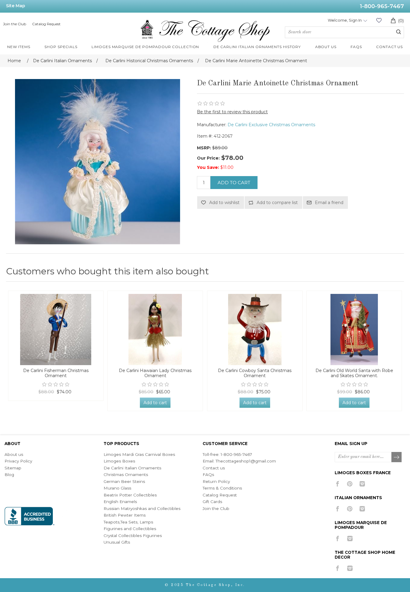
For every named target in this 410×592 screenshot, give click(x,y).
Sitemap (13, 467)
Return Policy (216, 481)
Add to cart (234, 182)
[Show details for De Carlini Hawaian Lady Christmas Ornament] (155, 329)
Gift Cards (212, 501)
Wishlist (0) (378, 20)
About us (14, 454)
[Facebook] (337, 484)
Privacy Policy (18, 461)
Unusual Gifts (117, 542)
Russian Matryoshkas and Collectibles (142, 508)
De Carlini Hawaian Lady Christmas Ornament (155, 373)
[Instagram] (362, 484)
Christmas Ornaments (126, 474)
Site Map (15, 5)
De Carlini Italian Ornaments (132, 467)
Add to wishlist (224, 202)
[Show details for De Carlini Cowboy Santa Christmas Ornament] (254, 329)
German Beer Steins (124, 481)
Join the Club (14, 24)
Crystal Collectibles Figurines (133, 535)
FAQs (208, 474)
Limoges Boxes (119, 461)
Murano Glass (117, 488)
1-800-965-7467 (382, 6)
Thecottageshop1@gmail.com (246, 461)
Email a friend (329, 202)
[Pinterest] (350, 484)
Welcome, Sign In (345, 20)
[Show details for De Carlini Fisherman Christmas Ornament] (55, 329)
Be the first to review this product (232, 111)
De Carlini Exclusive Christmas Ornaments (271, 124)
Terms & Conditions (222, 488)
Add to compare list (277, 202)
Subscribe (396, 457)
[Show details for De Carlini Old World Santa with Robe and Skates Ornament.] (354, 329)
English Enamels (120, 501)
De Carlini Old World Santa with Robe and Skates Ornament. (354, 373)
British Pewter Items (125, 515)
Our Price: (208, 158)
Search (398, 31)
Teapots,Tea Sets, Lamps (128, 522)
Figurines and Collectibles (130, 528)
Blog (9, 474)
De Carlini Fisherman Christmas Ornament (56, 373)
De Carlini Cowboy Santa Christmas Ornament (254, 373)
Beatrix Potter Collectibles (130, 495)
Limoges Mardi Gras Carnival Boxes (139, 454)
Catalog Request (46, 24)
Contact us (214, 467)
